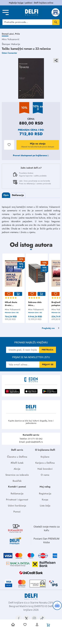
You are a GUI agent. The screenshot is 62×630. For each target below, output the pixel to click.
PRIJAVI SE (47, 364)
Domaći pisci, (8, 33)
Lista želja (45, 505)
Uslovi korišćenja (17, 505)
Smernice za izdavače (17, 475)
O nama (45, 475)
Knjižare (45, 456)
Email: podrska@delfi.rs (31, 441)
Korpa (45, 499)
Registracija (45, 493)
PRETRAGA (47, 349)
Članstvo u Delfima (17, 456)
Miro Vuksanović (10, 39)
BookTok (17, 481)
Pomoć (17, 511)
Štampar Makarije (11, 44)
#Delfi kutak (17, 463)
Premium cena (27, 130)
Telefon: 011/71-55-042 (31, 438)
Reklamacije (17, 493)
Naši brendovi (45, 469)
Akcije (17, 469)
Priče (17, 33)
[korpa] (18, 294)
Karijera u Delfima (45, 463)
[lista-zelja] (9, 294)
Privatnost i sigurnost (17, 499)
